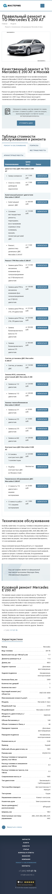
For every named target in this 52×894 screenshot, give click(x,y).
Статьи (26, 849)
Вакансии (26, 856)
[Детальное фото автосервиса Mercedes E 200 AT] (26, 46)
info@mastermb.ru (27, 875)
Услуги (26, 842)
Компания (26, 859)
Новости (26, 846)
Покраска (34, 145)
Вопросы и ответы (26, 852)
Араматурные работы (13, 155)
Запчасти (26, 839)
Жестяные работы (38, 150)
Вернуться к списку (14, 827)
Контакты (26, 866)
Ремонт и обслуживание (15, 145)
